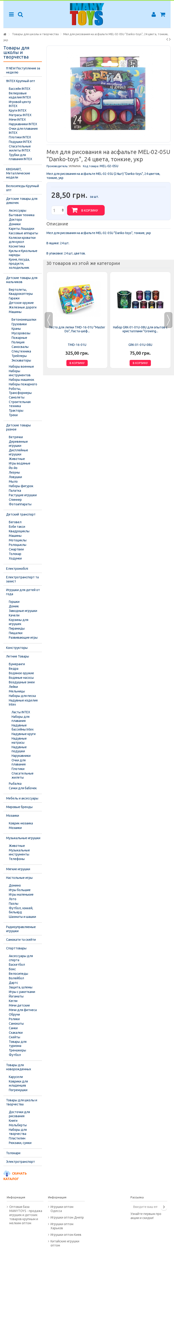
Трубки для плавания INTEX (20, 157)
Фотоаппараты (20, 504)
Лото (12, 899)
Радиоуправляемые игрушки (21, 929)
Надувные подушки (19, 749)
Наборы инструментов (20, 373)
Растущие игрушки (23, 495)
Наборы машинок (21, 379)
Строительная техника (20, 404)
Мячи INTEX (17, 119)
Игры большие (20, 890)
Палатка (15, 490)
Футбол (15, 1055)
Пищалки (15, 633)
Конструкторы (17, 648)
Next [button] (168, 320)
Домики (15, 224)
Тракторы (16, 410)
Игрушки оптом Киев (66, 1234)
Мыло (13, 481)
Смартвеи (16, 549)
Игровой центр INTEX (20, 104)
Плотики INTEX (20, 137)
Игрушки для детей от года (23, 592)
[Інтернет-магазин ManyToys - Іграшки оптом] (87, 14)
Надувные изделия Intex (23, 702)
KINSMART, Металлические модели (18, 173)
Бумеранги (17, 664)
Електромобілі (17, 568)
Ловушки (15, 477)
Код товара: (91, 166)
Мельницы (17, 691)
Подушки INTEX (20, 142)
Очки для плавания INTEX (23, 130)
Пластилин (17, 1138)
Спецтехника (21, 351)
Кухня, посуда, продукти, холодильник (19, 263)
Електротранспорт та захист (22, 579)
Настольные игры (19, 878)
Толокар (15, 554)
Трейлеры (19, 356)
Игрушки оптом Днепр (67, 1217)
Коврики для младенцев (18, 1083)
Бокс (12, 969)
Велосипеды (18, 973)
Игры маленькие (21, 894)
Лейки (13, 687)
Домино (15, 885)
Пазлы (13, 903)
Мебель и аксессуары (22, 798)
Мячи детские (19, 1005)
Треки (13, 415)
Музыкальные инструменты (19, 852)
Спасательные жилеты (23, 775)
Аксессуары (17, 210)
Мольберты (18, 1125)
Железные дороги (22, 307)
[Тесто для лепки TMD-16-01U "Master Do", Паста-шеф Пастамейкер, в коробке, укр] (77, 299)
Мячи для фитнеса (23, 1010)
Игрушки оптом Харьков (62, 1226)
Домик (14, 606)
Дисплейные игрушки (18, 452)
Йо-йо (13, 468)
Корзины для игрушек (18, 622)
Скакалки (16, 1032)
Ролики (14, 1019)
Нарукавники (21, 755)
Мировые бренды (19, 807)
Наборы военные (21, 366)
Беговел (15, 522)
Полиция (18, 342)
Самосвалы (20, 347)
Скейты (14, 1037)
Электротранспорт (20, 1161)
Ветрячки (16, 437)
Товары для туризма (18, 1044)
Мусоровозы (21, 333)
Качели (14, 615)
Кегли (13, 1001)
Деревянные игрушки (18, 443)
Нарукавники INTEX (23, 124)
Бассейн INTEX (19, 88)
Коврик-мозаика (21, 823)
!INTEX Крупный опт (20, 81)
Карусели (16, 1077)
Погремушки (18, 1090)
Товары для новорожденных (18, 1067)
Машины (15, 312)
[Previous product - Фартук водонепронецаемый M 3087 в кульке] (167, 39)
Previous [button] (49, 320)
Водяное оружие (21, 673)
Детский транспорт (21, 514)
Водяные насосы (21, 677)
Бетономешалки (24, 319)
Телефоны (17, 859)
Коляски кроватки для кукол (22, 240)
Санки (13, 1028)
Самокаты (16, 1023)
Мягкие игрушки (18, 869)
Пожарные (19, 338)
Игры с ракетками (22, 992)
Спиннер (15, 499)
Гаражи (14, 298)
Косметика (17, 246)
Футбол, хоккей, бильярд (21, 910)
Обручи (14, 1014)
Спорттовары (16, 948)
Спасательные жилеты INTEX (20, 148)
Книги (13, 1120)
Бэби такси (17, 526)
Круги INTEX (18, 110)
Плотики (18, 769)
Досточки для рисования (19, 1114)
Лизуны (14, 472)
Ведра (13, 668)
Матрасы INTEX (20, 115)
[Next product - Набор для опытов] (170, 39)
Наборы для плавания (20, 719)
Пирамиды (17, 628)
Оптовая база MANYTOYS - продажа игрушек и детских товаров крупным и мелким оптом (25, 1215)
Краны (16, 328)
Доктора (15, 219)
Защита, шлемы (20, 987)
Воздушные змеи (22, 682)
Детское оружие (21, 303)
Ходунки (15, 558)
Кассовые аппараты (23, 233)
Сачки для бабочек (23, 788)
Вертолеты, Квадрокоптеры (21, 292)
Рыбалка (15, 783)
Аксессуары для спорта (21, 958)
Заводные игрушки (23, 611)
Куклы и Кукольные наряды (23, 253)
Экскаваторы (21, 360)
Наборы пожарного (23, 384)
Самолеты (16, 397)
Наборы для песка (22, 696)
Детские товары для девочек (21, 201)
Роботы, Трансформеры (20, 391)
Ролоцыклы (17, 545)
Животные (17, 459)
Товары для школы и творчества (21, 1102)
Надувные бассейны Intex (23, 727)
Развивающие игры (23, 637)
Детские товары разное (18, 427)
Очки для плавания (19, 762)
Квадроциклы (19, 531)
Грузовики (19, 324)
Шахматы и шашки (22, 917)
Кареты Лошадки (21, 228)
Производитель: (57, 166)
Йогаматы (16, 996)
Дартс (13, 983)
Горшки (14, 602)
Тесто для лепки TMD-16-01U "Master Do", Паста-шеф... (77, 329)
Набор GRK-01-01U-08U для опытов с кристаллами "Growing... (140, 329)
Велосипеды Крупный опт (22, 188)
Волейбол (16, 978)
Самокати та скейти (21, 939)
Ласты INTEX (21, 712)
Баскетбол (17, 964)
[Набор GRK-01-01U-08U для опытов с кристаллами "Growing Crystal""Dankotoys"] (140, 299)
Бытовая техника (21, 215)
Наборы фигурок (21, 486)
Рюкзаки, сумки (20, 1143)
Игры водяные (19, 463)
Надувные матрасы (19, 740)
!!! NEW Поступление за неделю (23, 70)
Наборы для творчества (18, 1132)
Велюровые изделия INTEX (20, 95)
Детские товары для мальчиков (21, 280)
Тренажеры (17, 1050)
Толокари (13, 1153)
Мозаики (12, 815)
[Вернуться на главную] (4, 34)
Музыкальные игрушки (23, 838)
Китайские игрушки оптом (65, 1243)
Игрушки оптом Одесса (62, 1209)
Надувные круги (24, 734)
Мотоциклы (18, 540)
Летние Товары (17, 656)
